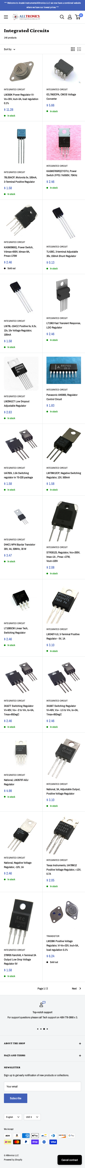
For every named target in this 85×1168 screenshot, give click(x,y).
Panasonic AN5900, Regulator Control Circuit (61, 397)
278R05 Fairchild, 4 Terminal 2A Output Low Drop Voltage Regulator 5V (20, 959)
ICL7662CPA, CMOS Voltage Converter (61, 97)
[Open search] (62, 17)
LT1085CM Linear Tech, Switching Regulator (16, 630)
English (9, 1117)
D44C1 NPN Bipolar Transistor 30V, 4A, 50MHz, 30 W (19, 547)
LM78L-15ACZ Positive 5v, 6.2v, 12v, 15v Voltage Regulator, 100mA (20, 330)
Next (74, 988)
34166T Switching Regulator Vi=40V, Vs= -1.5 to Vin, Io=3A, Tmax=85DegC (62, 710)
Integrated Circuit (14, 89)
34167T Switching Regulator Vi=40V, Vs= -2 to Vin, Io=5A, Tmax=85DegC (19, 710)
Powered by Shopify (13, 1159)
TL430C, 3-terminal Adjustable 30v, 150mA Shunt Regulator (62, 254)
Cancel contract (69, 1160)
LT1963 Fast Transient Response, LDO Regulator (63, 325)
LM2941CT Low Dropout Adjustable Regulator (16, 403)
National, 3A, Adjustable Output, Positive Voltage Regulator (63, 791)
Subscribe (15, 1098)
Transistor (52, 936)
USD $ (29, 1117)
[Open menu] (6, 17)
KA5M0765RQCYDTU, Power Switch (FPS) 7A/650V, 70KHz (61, 173)
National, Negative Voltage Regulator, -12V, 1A (17, 865)
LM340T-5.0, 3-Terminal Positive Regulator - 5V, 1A (62, 636)
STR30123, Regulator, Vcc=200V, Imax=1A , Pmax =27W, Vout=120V (63, 557)
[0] (77, 17)
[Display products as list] (79, 49)
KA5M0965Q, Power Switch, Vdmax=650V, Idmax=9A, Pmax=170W (18, 251)
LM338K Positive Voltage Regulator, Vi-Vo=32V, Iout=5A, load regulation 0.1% (62, 945)
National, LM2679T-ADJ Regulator (16, 782)
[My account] (70, 17)
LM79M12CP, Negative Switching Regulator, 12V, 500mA (63, 475)
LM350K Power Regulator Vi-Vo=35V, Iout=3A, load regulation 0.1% (21, 99)
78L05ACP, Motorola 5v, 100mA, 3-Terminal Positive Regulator (20, 179)
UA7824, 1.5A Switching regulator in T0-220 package (18, 475)
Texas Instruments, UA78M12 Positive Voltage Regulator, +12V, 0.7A (63, 869)
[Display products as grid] (73, 49)
